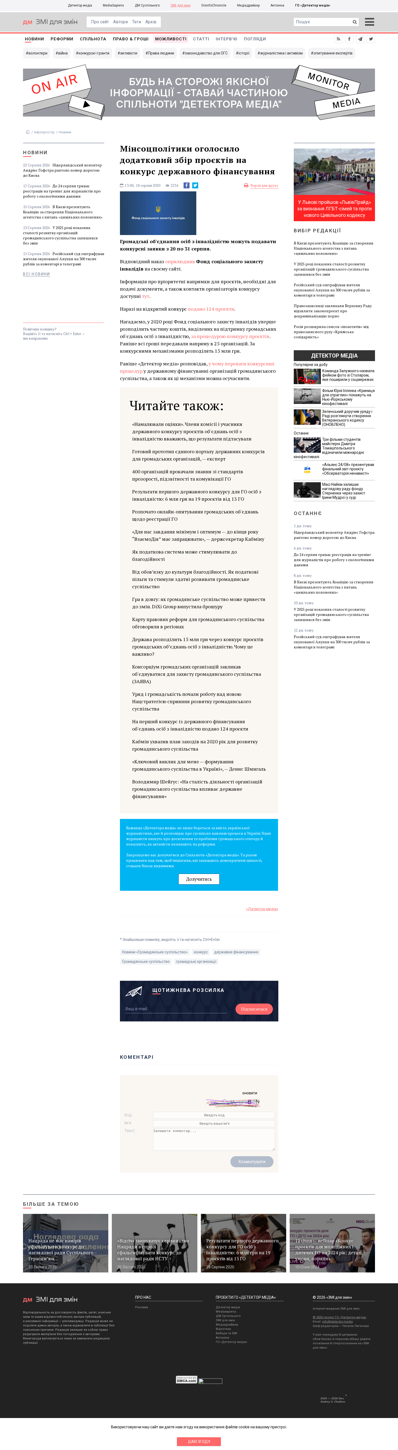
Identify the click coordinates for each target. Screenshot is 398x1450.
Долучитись (199, 879)
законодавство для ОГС (206, 53)
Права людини (161, 53)
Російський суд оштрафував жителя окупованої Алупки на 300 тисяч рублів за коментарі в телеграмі (63, 258)
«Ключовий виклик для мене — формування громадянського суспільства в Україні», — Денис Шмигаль (199, 765)
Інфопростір (44, 132)
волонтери (37, 53)
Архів (150, 21)
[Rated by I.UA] (210, 1382)
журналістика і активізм (281, 53)
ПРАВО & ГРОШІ (131, 39)
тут (145, 296)
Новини (34, 39)
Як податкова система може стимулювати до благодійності (184, 555)
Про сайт (100, 21)
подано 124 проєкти (211, 309)
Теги (136, 21)
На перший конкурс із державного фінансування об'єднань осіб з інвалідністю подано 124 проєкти (190, 725)
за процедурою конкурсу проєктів (230, 336)
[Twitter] (195, 185)
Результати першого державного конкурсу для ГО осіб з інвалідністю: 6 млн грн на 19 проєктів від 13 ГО (196, 495)
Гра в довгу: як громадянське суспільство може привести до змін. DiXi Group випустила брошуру (198, 603)
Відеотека (223, 1329)
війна (63, 53)
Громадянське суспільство (146, 961)
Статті (201, 39)
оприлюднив (180, 261)
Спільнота (93, 39)
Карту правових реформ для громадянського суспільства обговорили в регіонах (198, 623)
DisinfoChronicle (213, 5)
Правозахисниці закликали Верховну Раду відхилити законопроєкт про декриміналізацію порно (333, 311)
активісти (128, 53)
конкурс (201, 952)
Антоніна (277, 5)
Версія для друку (264, 185)
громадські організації (196, 961)
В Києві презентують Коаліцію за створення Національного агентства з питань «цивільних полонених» (63, 212)
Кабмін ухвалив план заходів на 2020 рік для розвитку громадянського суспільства (195, 745)
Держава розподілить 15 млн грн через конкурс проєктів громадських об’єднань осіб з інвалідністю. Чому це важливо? (197, 646)
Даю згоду (199, 1441)
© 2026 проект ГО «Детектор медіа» (339, 1317)
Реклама (141, 1307)
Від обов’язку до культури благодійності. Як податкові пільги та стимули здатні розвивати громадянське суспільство (195, 579)
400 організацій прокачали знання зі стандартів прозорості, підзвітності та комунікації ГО (187, 475)
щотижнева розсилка (188, 990)
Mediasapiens (226, 1311)
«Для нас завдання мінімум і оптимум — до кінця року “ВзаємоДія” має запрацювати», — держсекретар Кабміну (198, 535)
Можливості (171, 39)
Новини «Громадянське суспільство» (155, 952)
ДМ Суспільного (147, 5)
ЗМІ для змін (181, 5)
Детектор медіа (80, 5)
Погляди (255, 39)
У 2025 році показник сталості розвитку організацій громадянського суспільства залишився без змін (60, 235)
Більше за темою (51, 1204)
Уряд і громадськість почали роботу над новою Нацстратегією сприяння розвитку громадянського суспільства (191, 701)
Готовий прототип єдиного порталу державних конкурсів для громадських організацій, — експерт (198, 455)
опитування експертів (333, 53)
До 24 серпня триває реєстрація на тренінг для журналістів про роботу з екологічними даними (62, 191)
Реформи (62, 39)
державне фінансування (236, 952)
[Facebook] (187, 185)
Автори (120, 21)
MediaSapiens (113, 5)
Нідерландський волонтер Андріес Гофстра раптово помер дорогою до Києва (62, 170)
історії (244, 53)
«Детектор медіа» (262, 909)
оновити (249, 1093)
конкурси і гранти (94, 53)
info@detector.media (337, 1321)
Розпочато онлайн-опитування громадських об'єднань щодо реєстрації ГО (195, 515)
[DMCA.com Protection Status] (187, 1382)
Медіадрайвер (248, 5)
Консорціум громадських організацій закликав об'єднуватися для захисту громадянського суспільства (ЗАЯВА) (196, 673)
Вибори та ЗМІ (226, 1333)
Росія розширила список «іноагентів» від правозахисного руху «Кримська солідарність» (331, 331)
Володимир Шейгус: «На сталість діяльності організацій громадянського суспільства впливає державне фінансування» (197, 788)
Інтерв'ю (226, 39)
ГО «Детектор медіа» (312, 5)
